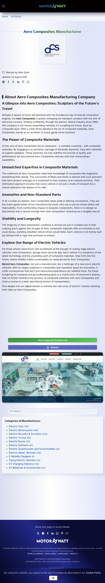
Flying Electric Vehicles (24, 460)
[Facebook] (8, 81)
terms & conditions (35, 553)
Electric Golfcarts (21, 445)
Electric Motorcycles (23, 430)
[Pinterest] (23, 81)
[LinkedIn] (18, 81)
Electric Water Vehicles (25, 452)
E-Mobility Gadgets (21, 456)
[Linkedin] (52, 533)
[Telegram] (3, 81)
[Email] (66, 533)
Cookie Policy (93, 572)
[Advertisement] (52, 316)
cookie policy (63, 553)
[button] (3, 6)
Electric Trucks (20, 437)
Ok (53, 578)
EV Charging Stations (24, 463)
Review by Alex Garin (18, 72)
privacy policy (50, 553)
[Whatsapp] (28, 81)
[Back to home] (52, 6)
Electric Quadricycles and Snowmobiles (34, 448)
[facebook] (47, 533)
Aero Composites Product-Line (52, 340)
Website (55, 347)
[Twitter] (13, 81)
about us (74, 553)
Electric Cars (19, 426)
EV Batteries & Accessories (27, 467)
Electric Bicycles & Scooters (28, 433)
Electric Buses (19, 441)
